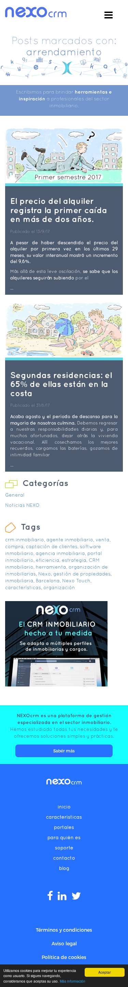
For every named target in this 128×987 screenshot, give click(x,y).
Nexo (44, 573)
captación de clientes (51, 546)
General (14, 495)
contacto (64, 858)
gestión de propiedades (82, 573)
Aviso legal (64, 943)
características (23, 587)
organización (59, 587)
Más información (72, 981)
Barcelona (48, 580)
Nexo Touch (76, 580)
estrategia (74, 560)
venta (103, 539)
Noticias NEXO (22, 505)
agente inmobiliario (69, 539)
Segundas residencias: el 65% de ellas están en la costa (61, 384)
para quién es (64, 837)
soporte (64, 847)
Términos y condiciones (64, 930)
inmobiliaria (19, 580)
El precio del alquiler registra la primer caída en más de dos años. (58, 210)
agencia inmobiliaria (60, 553)
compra (14, 546)
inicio (64, 806)
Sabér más (64, 750)
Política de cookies (64, 957)
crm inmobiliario (24, 539)
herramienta (51, 567)
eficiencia (47, 560)
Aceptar (104, 972)
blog (64, 868)
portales (64, 827)
